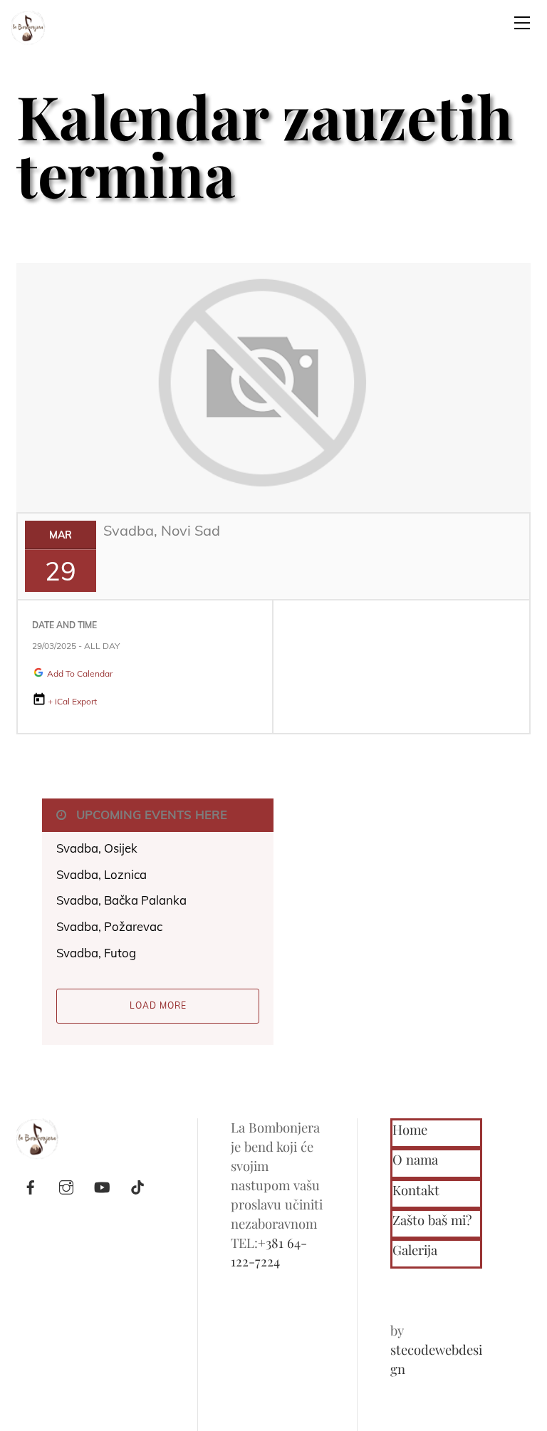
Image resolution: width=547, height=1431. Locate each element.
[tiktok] (137, 1184)
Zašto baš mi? (432, 1220)
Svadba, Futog (96, 952)
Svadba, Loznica (101, 874)
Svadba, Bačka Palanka (121, 900)
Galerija (414, 1250)
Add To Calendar (79, 673)
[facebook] (30, 1184)
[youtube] (102, 1184)
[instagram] (66, 1184)
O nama (415, 1159)
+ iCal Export (72, 701)
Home (409, 1129)
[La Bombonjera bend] (28, 25)
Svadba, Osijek (96, 848)
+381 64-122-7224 (269, 1252)
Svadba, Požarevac (109, 926)
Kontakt (415, 1190)
